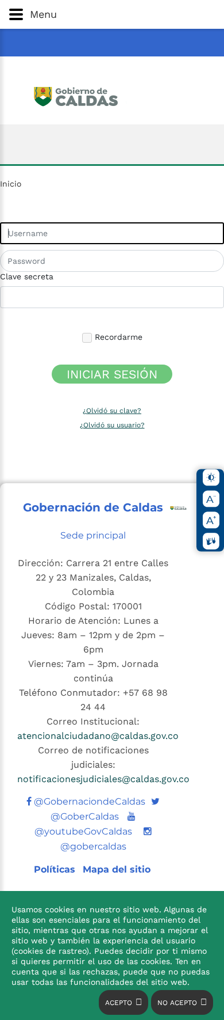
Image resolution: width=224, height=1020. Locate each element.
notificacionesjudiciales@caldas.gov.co (103, 778)
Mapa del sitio (116, 869)
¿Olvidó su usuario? (112, 425)
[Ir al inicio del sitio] (112, 95)
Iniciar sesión (112, 374)
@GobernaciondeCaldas (88, 801)
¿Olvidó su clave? (112, 411)
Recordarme (117, 337)
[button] (112, 14)
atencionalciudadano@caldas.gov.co (98, 735)
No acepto (177, 1003)
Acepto (118, 1003)
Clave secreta (26, 276)
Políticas (56, 869)
